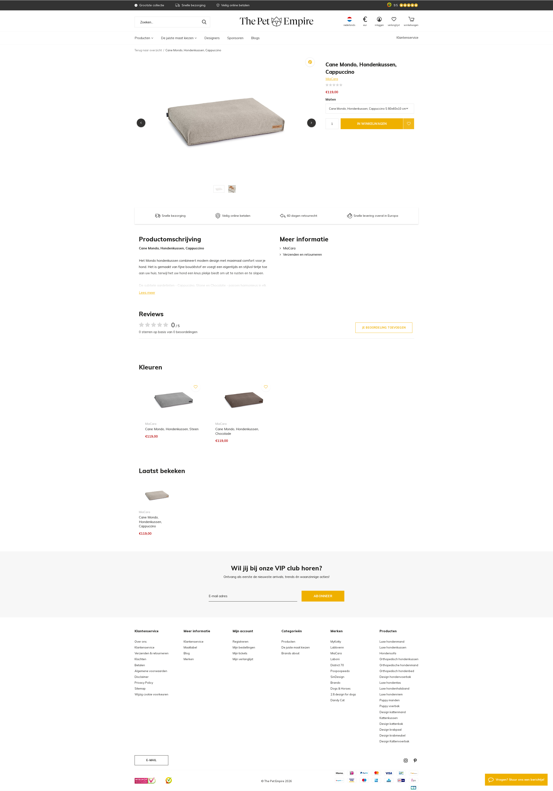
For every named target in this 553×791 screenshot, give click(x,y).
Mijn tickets (240, 653)
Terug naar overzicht (148, 50)
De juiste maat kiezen (177, 38)
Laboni (335, 659)
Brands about (290, 653)
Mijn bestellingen (244, 647)
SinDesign (337, 677)
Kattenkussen (389, 718)
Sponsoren (235, 38)
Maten (331, 99)
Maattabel (190, 647)
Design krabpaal (391, 729)
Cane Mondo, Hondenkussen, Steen (172, 429)
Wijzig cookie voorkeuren (151, 694)
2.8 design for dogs (343, 694)
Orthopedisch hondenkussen (399, 659)
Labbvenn (337, 647)
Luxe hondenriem (391, 694)
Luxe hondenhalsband (394, 688)
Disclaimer (142, 677)
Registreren (240, 641)
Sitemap (140, 688)
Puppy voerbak (390, 706)
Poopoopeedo (340, 671)
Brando (335, 682)
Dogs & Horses (341, 688)
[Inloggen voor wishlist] (408, 123)
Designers (212, 38)
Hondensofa (388, 653)
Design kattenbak (391, 723)
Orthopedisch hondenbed (397, 671)
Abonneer (323, 596)
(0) (345, 85)
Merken (189, 659)
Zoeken (204, 22)
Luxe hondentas (390, 682)
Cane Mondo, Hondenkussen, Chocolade (237, 431)
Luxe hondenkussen (393, 647)
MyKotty (336, 641)
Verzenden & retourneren (151, 653)
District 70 (337, 665)
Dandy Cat (338, 700)
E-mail (151, 760)
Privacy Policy (144, 682)
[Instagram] (406, 760)
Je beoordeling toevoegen (384, 327)
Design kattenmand (393, 712)
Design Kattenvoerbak (394, 741)
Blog (187, 653)
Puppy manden (390, 700)
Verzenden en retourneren (302, 254)
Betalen (140, 665)
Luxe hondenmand (392, 641)
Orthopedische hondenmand (399, 665)
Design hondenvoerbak (395, 677)
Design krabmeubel (392, 735)
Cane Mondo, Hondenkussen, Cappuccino (150, 521)
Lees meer (147, 292)
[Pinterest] (415, 760)
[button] (219, 189)
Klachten (140, 659)
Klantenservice (407, 37)
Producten (142, 38)
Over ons (141, 641)
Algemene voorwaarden (151, 671)
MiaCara (332, 79)
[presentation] (141, 123)
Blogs (255, 38)
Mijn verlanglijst (243, 659)
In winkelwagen (372, 124)
